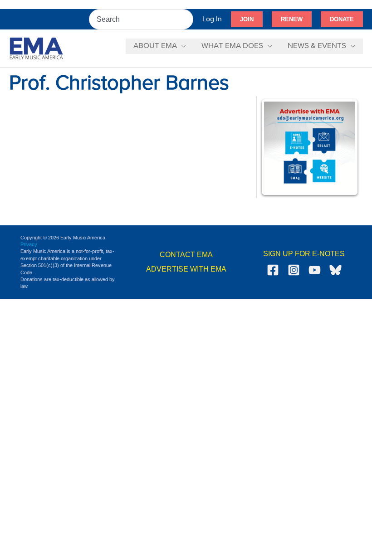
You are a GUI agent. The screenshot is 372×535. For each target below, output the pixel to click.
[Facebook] (273, 270)
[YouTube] (314, 270)
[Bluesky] (335, 270)
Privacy (28, 244)
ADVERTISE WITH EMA (186, 269)
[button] (247, 19)
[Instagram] (294, 270)
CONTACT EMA (186, 254)
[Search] (187, 19)
